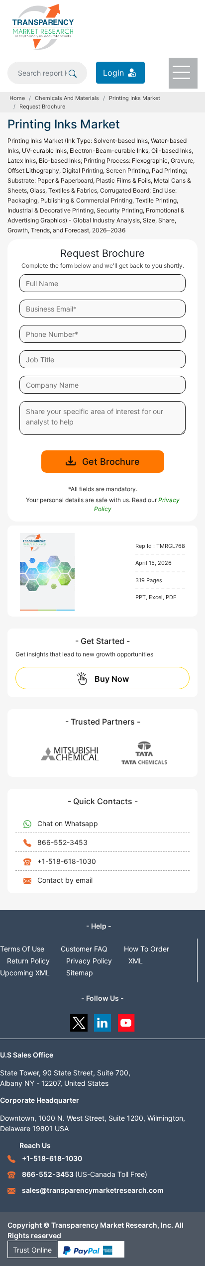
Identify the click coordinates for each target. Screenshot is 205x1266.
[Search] (73, 72)
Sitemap (79, 972)
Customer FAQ (84, 949)
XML (135, 960)
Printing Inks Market (134, 98)
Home (17, 98)
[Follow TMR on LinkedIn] (102, 1020)
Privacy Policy (89, 960)
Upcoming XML (25, 972)
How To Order (146, 949)
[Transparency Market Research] (43, 26)
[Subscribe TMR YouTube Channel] (126, 1020)
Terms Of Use (22, 949)
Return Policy (28, 960)
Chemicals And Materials (67, 98)
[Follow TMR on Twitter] (79, 1020)
